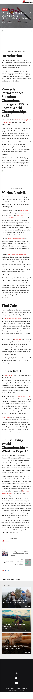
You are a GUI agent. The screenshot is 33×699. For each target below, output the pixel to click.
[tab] (3, 570)
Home (7, 688)
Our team (18, 688)
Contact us (21, 690)
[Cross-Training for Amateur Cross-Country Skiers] (16, 620)
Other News (4, 9)
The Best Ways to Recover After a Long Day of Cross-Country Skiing (15, 647)
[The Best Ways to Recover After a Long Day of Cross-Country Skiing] (16, 643)
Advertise (24, 688)
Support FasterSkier (13, 690)
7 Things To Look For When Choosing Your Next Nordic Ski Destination (15, 601)
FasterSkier (4, 22)
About (12, 688)
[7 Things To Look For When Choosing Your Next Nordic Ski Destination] (16, 597)
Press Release (27, 606)
